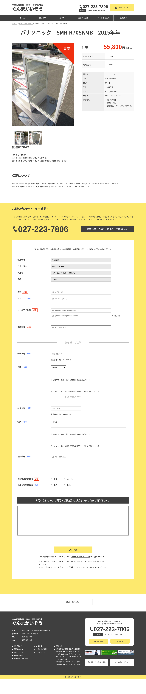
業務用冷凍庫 (73, 649)
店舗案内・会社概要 (21, 658)
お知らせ (39, 646)
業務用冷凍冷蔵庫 (62, 649)
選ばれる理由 (83, 17)
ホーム (22, 17)
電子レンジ (65, 664)
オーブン (72, 662)
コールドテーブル (66, 657)
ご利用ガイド (18, 646)
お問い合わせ (123, 7)
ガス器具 (59, 662)
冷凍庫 (58, 664)
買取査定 (120, 641)
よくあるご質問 (103, 17)
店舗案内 (123, 17)
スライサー (72, 664)
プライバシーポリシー (80, 556)
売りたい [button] (62, 17)
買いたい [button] (42, 17)
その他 (79, 664)
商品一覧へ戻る (73, 601)
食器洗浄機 (63, 659)
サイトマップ (40, 652)
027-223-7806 (95, 6)
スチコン (66, 662)
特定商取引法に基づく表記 (96, 662)
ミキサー (78, 662)
